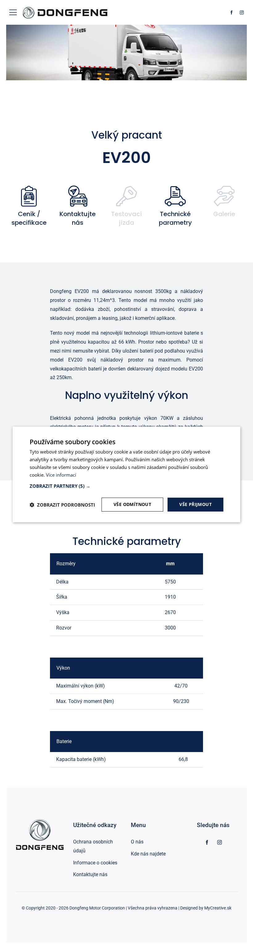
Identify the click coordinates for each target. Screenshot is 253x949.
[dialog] (126, 474)
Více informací (61, 475)
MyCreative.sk (217, 907)
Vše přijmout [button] (195, 504)
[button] (126, 486)
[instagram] (242, 12)
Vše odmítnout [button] (132, 504)
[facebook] (232, 12)
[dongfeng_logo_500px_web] (65, 7)
